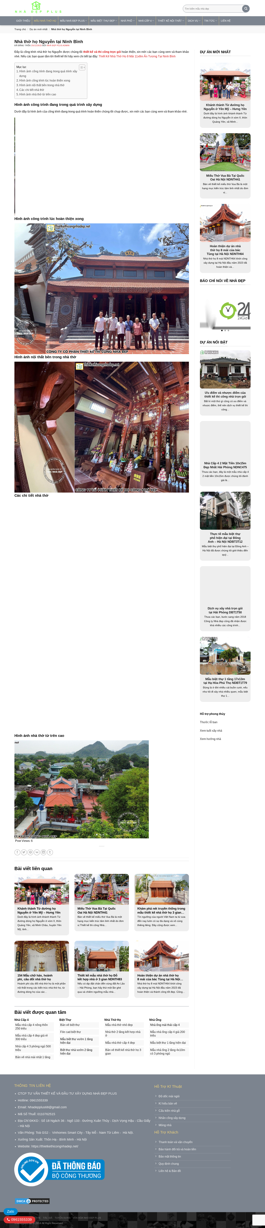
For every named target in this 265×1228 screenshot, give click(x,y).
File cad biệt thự (70, 1031)
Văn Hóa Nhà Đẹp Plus (87, 1217)
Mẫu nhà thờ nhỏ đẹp (119, 1024)
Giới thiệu (23, 20)
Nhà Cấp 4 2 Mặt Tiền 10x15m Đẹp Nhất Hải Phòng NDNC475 (225, 465)
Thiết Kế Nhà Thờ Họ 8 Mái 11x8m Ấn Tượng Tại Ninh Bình (137, 56)
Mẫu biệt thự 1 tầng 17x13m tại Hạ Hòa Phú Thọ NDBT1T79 (225, 681)
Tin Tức (209, 20)
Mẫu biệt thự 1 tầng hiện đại (168, 1042)
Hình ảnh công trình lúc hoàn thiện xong (44, 80)
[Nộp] (246, 8)
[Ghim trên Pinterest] (30, 852)
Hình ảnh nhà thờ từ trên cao (37, 94)
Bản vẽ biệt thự (70, 1024)
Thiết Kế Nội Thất (170, 20)
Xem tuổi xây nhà (211, 730)
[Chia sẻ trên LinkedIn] (44, 852)
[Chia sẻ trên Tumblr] (50, 852)
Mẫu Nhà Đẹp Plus (72, 20)
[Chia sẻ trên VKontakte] (37, 852)
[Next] (176, 167)
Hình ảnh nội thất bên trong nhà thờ (42, 85)
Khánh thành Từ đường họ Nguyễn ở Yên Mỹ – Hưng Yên (38, 910)
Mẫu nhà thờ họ (45, 20)
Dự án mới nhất (38, 29)
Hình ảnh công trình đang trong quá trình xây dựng (48, 74)
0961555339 (21, 1220)
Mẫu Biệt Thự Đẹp (103, 20)
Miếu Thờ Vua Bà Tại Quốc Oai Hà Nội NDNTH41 (97, 910)
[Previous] (26, 167)
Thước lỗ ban (208, 722)
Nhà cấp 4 (145, 20)
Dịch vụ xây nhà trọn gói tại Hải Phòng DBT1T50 (225, 610)
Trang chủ (20, 29)
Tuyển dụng (62, 1217)
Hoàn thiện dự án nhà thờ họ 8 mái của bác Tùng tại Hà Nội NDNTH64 (158, 977)
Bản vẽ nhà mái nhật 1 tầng (32, 1056)
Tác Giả (47, 1217)
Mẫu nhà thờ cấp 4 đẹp (120, 1042)
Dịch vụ (193, 20)
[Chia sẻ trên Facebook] (17, 852)
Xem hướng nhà (210, 738)
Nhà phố (126, 20)
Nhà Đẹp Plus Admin (58, 45)
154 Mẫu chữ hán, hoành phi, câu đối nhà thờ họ (34, 977)
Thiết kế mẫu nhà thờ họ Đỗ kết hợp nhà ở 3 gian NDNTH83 (100, 977)
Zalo (10, 1211)
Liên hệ (226, 20)
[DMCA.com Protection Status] (32, 1200)
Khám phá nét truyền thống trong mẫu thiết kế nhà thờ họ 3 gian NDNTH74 (161, 910)
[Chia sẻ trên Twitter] (24, 852)
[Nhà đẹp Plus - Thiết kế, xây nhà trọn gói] (62, 8)
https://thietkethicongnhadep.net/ (54, 1146)
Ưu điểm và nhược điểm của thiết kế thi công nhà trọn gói (225, 394)
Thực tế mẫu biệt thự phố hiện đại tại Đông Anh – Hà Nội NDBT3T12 (225, 537)
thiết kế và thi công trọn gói (102, 51)
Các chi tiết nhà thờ (31, 89)
